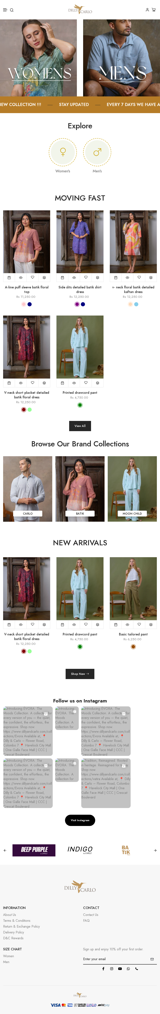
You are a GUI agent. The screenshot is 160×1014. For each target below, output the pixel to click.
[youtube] (120, 969)
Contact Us (90, 914)
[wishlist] (32, 277)
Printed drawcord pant (80, 392)
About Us (9, 914)
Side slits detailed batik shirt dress (80, 289)
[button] (5, 9)
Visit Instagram (80, 820)
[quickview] (21, 277)
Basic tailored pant (80, 634)
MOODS (132, 513)
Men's (97, 171)
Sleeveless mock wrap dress (133, 634)
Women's (62, 171)
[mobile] (136, 969)
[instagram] (112, 969)
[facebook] (103, 969)
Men (6, 962)
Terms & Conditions (16, 920)
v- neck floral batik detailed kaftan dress (133, 289)
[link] (38, 57)
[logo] (80, 9)
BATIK (28, 513)
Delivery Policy (13, 932)
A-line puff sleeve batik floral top (27, 289)
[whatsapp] (128, 969)
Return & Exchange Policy (21, 926)
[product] (9, 277)
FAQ (86, 920)
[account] (147, 10)
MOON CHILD (80, 513)
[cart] (154, 10)
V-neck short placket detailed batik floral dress (26, 395)
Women (8, 956)
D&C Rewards (13, 938)
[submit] (152, 959)
